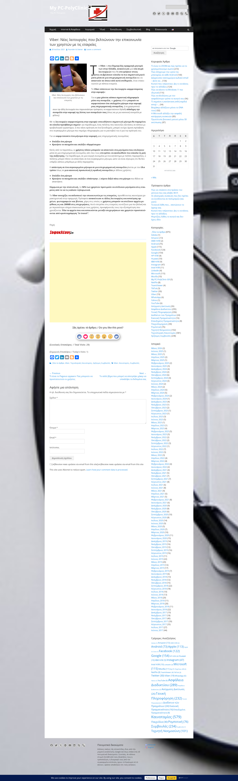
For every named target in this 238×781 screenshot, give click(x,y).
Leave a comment (94, 49)
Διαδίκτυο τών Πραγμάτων (163, 315)
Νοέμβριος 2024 (158, 372)
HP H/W (155, 255)
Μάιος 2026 (156, 348)
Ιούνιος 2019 (157, 559)
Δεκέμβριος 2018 (159, 577)
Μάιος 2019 (156, 562)
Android (155, 243)
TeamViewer (157, 285)
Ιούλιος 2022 (157, 449)
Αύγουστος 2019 (159, 553)
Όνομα (54, 427)
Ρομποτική (156, 327)
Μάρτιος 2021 (157, 496)
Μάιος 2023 (156, 422)
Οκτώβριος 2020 (158, 511)
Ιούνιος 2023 (157, 419)
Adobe (154, 235)
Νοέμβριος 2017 (158, 615)
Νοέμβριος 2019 (158, 544)
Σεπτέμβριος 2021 (159, 479)
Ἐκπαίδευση (116, 29)
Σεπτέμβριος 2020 (159, 514)
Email (53, 437)
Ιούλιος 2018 (157, 591)
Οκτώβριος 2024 (158, 375)
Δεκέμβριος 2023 (159, 401)
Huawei (154, 258)
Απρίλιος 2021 (157, 493)
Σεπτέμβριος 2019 (159, 550)
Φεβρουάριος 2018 (160, 606)
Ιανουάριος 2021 (159, 502)
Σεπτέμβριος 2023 (159, 410)
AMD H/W (155, 241)
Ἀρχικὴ (53, 29)
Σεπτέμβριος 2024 (159, 378)
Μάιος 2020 (156, 526)
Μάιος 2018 (156, 597)
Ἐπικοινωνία (161, 29)
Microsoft (155, 273)
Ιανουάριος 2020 (159, 538)
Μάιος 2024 (156, 386)
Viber (67, 363)
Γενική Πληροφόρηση (161, 312)
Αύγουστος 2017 (159, 624)
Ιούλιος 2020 (157, 520)
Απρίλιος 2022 (157, 458)
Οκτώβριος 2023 (158, 407)
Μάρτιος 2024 (157, 392)
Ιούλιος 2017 (157, 627)
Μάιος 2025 (156, 354)
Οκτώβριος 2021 (158, 476)
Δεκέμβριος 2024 (159, 369)
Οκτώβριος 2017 (158, 618)
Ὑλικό (102, 29)
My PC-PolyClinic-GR (160, 279)
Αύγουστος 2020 (159, 517)
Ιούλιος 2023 (157, 416)
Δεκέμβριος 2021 (159, 470)
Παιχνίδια (159, 721)
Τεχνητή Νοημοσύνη (161, 330)
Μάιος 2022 (156, 455)
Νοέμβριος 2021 (158, 473)
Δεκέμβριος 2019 (159, 541)
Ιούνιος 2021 (157, 487)
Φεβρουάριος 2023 (160, 431)
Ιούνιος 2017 (157, 630)
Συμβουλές (134, 363)
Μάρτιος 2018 (157, 603)
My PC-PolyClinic (68, 8)
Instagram (156, 264)
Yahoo (154, 300)
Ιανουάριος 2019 (159, 574)
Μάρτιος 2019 (157, 568)
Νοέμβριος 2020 (158, 508)
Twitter (154, 291)
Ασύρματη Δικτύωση (160, 306)
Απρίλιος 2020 (157, 529)
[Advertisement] (98, 274)
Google (154, 252)
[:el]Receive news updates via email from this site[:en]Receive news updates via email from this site (97, 464)
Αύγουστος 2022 (159, 446)
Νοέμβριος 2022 (158, 437)
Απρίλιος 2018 (157, 600)
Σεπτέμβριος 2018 (159, 585)
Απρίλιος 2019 (157, 565)
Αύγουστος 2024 (159, 381)
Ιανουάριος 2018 (159, 609)
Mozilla (154, 276)
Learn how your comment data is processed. (107, 469)
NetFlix (154, 282)
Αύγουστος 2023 (159, 413)
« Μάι (153, 177)
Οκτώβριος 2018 (158, 582)
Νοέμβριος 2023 (158, 404)
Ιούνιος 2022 (157, 452)
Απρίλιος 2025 (157, 357)
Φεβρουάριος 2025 (160, 363)
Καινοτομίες (124, 363)
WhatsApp (156, 297)
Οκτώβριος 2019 (158, 547)
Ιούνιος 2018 (157, 594)
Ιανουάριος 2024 (159, 398)
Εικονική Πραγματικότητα (163, 318)
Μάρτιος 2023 (157, 428)
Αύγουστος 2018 (159, 588)
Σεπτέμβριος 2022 (159, 443)
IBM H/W (155, 261)
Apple (154, 246)
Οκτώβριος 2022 (158, 440)
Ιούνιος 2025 (157, 351)
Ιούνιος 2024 (157, 384)
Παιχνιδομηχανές (159, 324)
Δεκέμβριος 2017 (159, 612)
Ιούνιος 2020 (157, 523)
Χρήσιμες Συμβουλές (101, 363)
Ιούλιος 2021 (157, 484)
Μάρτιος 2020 (157, 532)
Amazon (155, 238)
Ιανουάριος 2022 (159, 467)
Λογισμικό (90, 29)
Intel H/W (155, 267)
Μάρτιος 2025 (157, 360)
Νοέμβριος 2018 (158, 579)
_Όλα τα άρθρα (58, 363)
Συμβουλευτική (134, 29)
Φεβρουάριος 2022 (160, 464)
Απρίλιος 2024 (157, 389)
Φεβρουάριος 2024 (160, 395)
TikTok (154, 288)
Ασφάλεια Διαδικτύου (161, 309)
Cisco (155, 651)
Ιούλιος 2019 (157, 556)
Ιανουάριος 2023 (159, 434)
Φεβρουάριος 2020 (160, 535)
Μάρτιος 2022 (157, 461)
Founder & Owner (75, 49)
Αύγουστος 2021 (159, 482)
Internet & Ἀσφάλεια (70, 29)
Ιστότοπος (54, 447)
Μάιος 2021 (156, 490)
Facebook (155, 249)
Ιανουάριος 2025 (159, 366)
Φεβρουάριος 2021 (160, 499)
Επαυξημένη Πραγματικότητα (165, 321)
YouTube (155, 303)
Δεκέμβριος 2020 (159, 505)
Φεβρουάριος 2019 (160, 571)
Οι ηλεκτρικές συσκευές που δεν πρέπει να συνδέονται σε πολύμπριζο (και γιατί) (169, 198)
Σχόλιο (54, 397)
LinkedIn (155, 270)
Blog (148, 29)
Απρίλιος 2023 (157, 425)
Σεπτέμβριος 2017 (159, 621)
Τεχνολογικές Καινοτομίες (81, 363)
